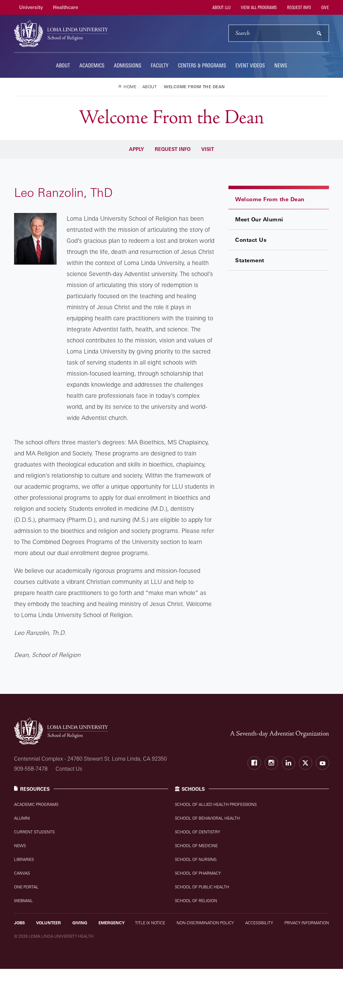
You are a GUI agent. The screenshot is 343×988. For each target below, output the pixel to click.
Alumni (22, 818)
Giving (79, 922)
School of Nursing (196, 859)
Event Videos (250, 65)
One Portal (26, 886)
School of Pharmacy (198, 873)
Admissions (127, 65)
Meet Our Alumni (259, 219)
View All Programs (258, 7)
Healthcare (65, 7)
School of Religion (196, 900)
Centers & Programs (202, 65)
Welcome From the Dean (269, 199)
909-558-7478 (31, 768)
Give (324, 7)
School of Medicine (196, 845)
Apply (136, 149)
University (31, 7)
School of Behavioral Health (207, 818)
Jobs (19, 922)
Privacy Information (306, 922)
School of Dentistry (197, 831)
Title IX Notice (150, 922)
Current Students (34, 831)
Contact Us (251, 239)
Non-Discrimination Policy (205, 922)
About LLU (220, 7)
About (63, 65)
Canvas (22, 873)
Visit (207, 149)
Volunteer (48, 922)
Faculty (159, 65)
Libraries (24, 859)
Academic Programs (36, 804)
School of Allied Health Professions (216, 804)
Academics (92, 65)
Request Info (298, 7)
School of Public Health (202, 886)
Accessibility (259, 922)
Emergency (111, 922)
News (280, 65)
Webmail (23, 900)
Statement (249, 260)
